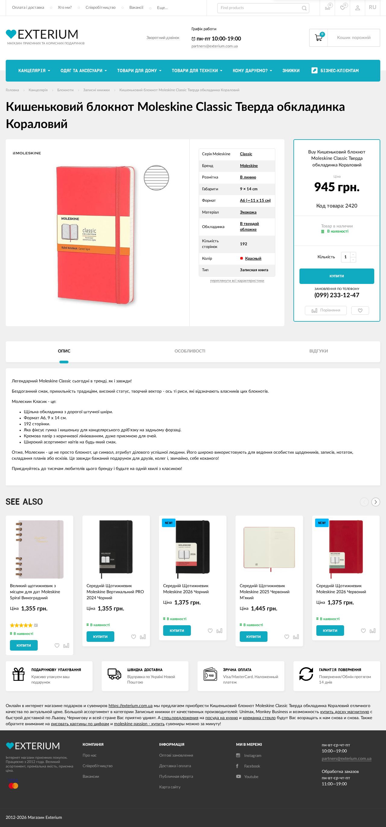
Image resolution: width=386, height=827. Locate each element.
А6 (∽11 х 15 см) (255, 201)
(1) (36, 625)
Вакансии (91, 777)
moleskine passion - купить (139, 724)
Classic (246, 154)
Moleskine (249, 166)
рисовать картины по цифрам (80, 724)
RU (372, 7)
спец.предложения (180, 718)
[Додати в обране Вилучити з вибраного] (360, 310)
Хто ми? (65, 8)
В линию (248, 177)
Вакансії (136, 8)
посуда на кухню (221, 718)
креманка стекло (259, 718)
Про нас (89, 756)
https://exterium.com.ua (131, 706)
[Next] (375, 502)
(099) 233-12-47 (337, 295)
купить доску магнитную (344, 712)
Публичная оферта (176, 777)
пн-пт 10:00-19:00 (218, 39)
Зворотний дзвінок (163, 38)
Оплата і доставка (28, 8)
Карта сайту (170, 787)
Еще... (162, 8)
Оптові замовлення (176, 756)
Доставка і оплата (175, 766)
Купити (337, 276)
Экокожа (248, 212)
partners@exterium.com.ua (214, 46)
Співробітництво (100, 8)
